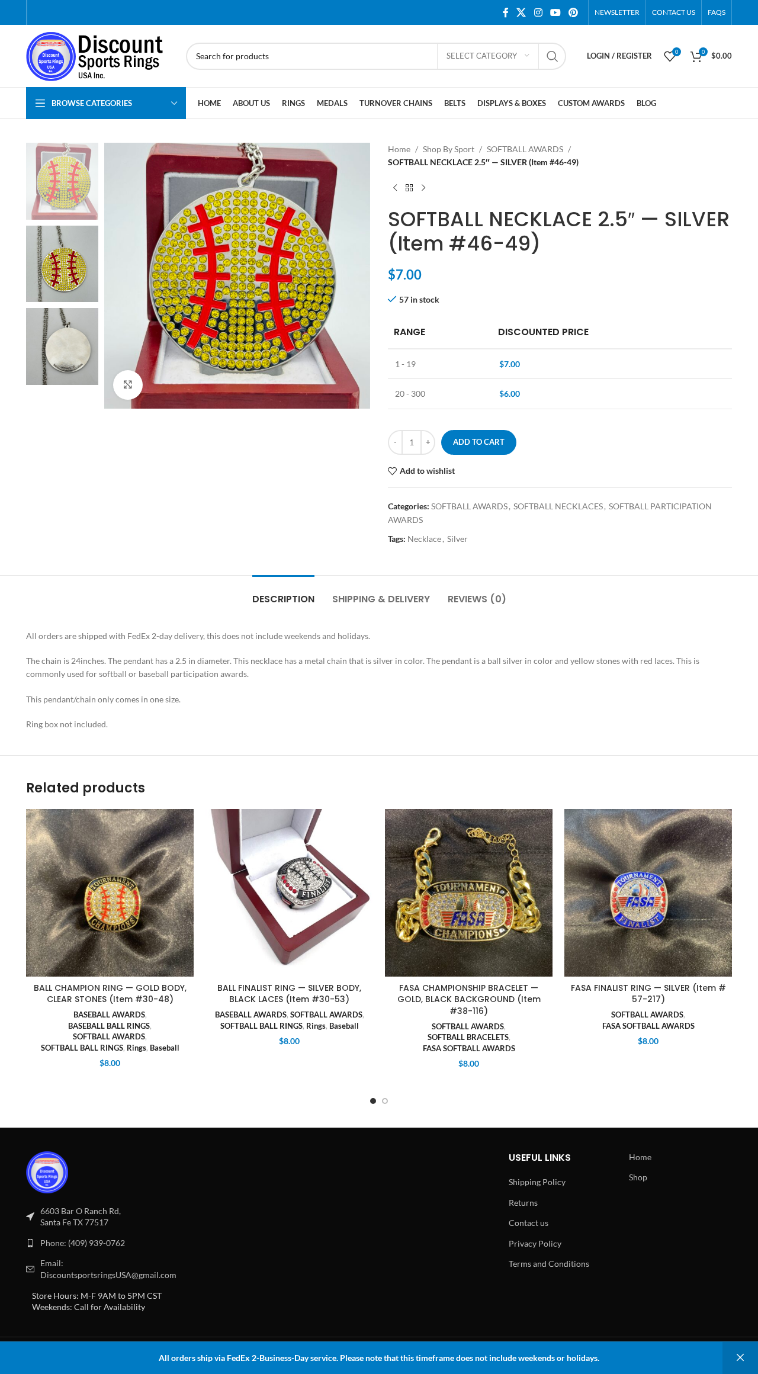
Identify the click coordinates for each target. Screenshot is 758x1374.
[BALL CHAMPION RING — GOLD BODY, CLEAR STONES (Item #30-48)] (110, 893)
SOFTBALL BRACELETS (468, 1037)
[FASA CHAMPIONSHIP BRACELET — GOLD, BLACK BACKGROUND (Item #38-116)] (469, 893)
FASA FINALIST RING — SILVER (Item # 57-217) (648, 994)
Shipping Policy (537, 1182)
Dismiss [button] (740, 1358)
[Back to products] (409, 188)
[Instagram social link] (538, 12)
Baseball (164, 1047)
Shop (638, 1177)
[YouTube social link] (555, 12)
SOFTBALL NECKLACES (558, 506)
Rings (136, 1047)
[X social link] (521, 12)
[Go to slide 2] (385, 1101)
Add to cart (479, 442)
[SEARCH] (552, 56)
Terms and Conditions (549, 1264)
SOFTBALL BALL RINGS (82, 1047)
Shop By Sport (448, 149)
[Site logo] (100, 55)
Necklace (424, 539)
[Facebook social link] (506, 12)
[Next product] (423, 188)
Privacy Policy (535, 1243)
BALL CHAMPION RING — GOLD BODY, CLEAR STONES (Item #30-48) (110, 994)
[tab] (283, 593)
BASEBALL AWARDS (109, 1014)
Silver (457, 539)
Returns (523, 1203)
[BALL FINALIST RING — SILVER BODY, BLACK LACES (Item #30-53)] (289, 893)
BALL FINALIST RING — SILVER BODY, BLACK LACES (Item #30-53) (289, 994)
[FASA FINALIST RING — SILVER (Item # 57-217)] (648, 893)
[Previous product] (395, 188)
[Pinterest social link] (573, 12)
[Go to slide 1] (373, 1101)
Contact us (528, 1223)
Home (399, 149)
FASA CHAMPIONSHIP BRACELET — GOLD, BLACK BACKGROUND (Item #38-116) (469, 999)
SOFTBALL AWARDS (525, 149)
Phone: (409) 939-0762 (82, 1243)
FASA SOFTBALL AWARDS (469, 1048)
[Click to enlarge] (128, 385)
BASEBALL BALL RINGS (109, 1025)
